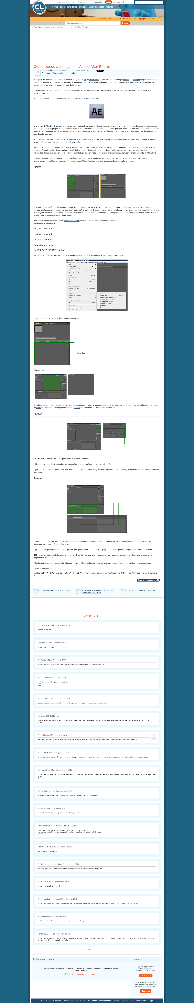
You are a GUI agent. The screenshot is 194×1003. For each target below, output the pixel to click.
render (77, 408)
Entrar (108, 2)
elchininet (49, 70)
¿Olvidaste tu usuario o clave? (67, 2)
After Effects (94, 80)
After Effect (50, 126)
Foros (55, 7)
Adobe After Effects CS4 (88, 99)
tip (130, 80)
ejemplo (136, 80)
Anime (151, 18)
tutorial (126, 80)
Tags (134, 18)
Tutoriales (72, 7)
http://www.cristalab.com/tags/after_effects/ (70, 139)
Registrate (145, 991)
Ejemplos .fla (85, 1001)
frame (38, 408)
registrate (120, 2)
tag (85, 80)
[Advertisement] (97, 47)
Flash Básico (47, 73)
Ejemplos (143, 18)
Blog (62, 7)
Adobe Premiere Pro (73, 142)
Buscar (125, 23)
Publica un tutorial (105, 18)
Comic (109, 7)
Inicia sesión (146, 975)
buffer (62, 470)
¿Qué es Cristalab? (122, 18)
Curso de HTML (141, 1001)
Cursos (83, 7)
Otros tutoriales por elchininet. (65, 73)
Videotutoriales (96, 7)
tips (96, 563)
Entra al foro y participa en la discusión (80, 974)
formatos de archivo (71, 221)
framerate (98, 464)
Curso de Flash (127, 1001)
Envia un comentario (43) (148, 580)
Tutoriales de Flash (70, 1001)
